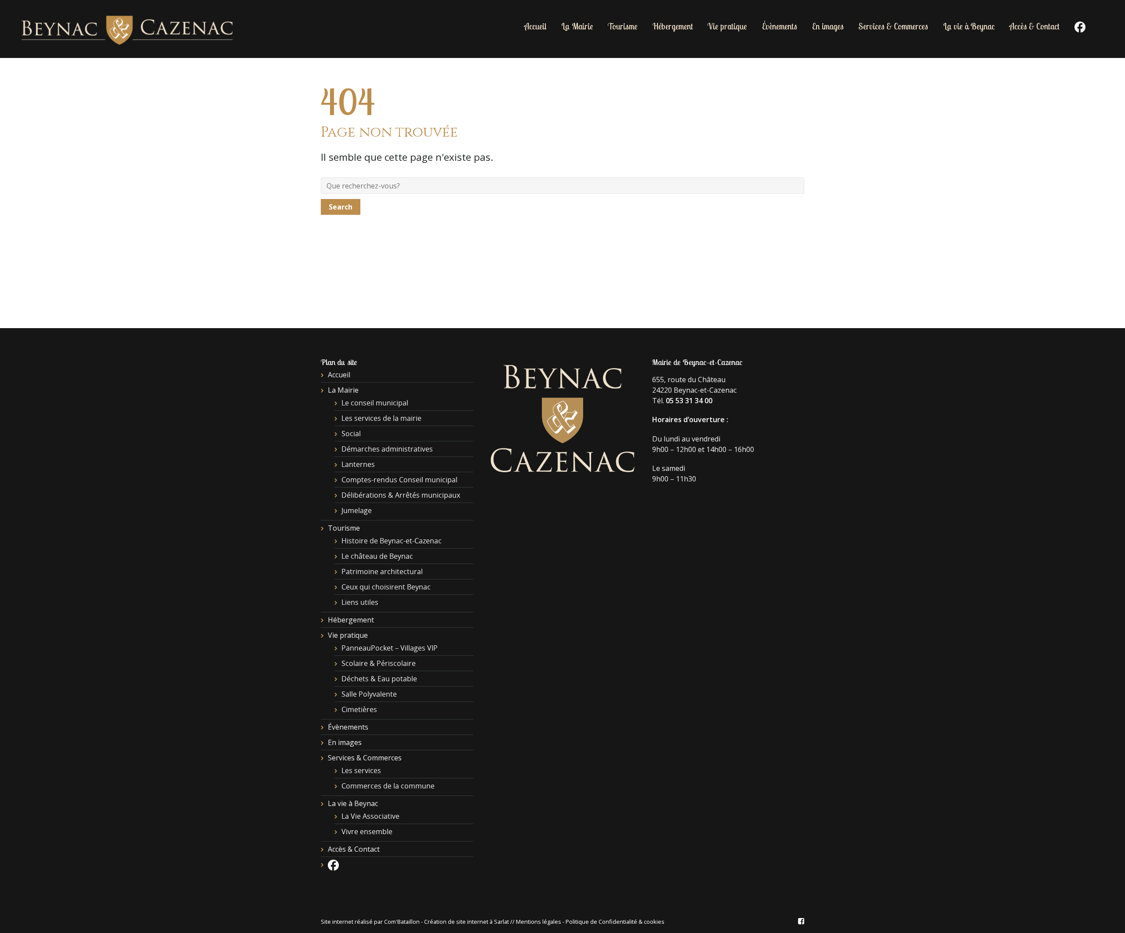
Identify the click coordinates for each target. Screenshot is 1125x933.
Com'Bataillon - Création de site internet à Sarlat (447, 922)
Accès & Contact (1034, 26)
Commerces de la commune (388, 786)
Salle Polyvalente (369, 694)
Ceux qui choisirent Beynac (386, 587)
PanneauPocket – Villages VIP (389, 648)
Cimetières (359, 709)
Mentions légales (538, 922)
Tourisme (623, 26)
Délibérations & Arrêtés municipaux (400, 495)
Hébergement (673, 26)
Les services (361, 770)
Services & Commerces (893, 26)
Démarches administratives (387, 449)
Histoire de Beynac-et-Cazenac (391, 541)
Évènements (779, 26)
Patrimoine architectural (382, 571)
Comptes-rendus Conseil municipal (399, 480)
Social (351, 433)
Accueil (535, 26)
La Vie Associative (370, 816)
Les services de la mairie (381, 418)
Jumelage (356, 510)
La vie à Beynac (969, 26)
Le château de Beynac (377, 556)
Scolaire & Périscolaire (378, 663)
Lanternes (358, 464)
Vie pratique (727, 26)
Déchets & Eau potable (379, 678)
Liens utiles (359, 602)
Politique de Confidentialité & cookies (615, 922)
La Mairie (577, 26)
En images (828, 26)
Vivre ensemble (366, 831)
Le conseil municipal (374, 403)
